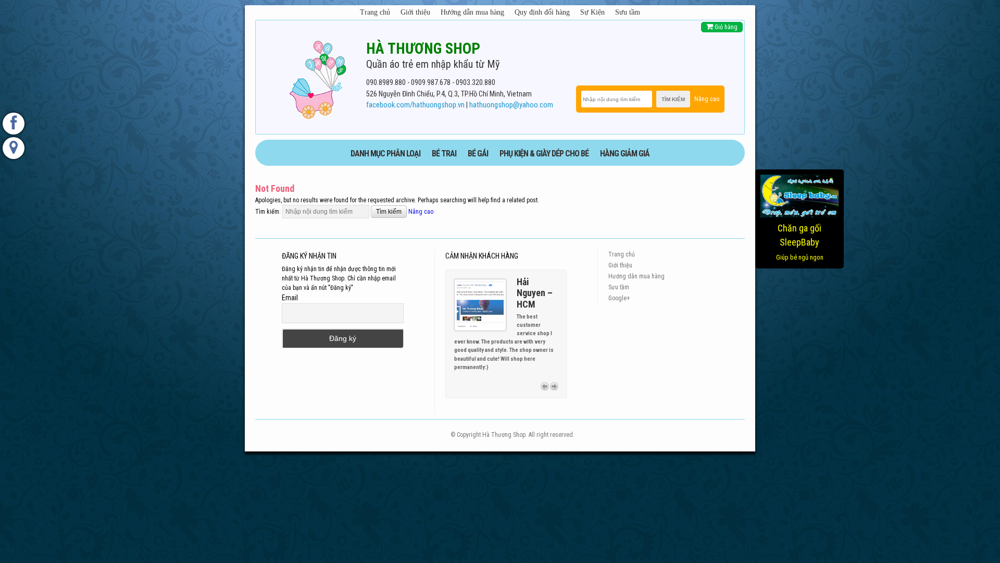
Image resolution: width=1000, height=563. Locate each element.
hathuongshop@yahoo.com (511, 105)
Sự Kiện (592, 12)
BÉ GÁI (478, 153)
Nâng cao (706, 99)
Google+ (619, 298)
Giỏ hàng (725, 27)
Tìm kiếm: (268, 211)
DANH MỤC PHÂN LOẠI (385, 153)
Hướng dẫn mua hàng (472, 12)
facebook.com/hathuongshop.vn (415, 105)
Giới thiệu (415, 12)
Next (554, 386)
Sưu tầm (627, 12)
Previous (545, 386)
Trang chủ (375, 12)
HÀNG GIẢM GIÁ (624, 153)
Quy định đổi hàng (542, 12)
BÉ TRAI (444, 153)
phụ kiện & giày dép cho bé (544, 153)
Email (290, 297)
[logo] (317, 77)
